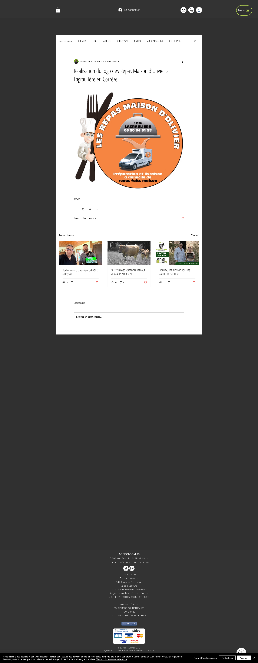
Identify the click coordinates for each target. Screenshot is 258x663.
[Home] (199, 10)
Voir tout (195, 235)
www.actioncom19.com (144, 650)
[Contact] (183, 10)
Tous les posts (65, 41)
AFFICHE (106, 41)
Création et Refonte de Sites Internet (129, 558)
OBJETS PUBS (122, 41)
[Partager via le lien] (97, 209)
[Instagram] (132, 568)
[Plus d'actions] (182, 61)
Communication (141, 562)
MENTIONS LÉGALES (129, 604)
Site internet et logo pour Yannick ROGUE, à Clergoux (80, 272)
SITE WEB (82, 41)
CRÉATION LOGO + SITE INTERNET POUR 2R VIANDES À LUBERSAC (128, 272)
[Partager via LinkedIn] (89, 209)
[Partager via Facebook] (75, 209)
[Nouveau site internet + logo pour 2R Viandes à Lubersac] (129, 253)
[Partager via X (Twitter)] (82, 209)
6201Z (146, 597)
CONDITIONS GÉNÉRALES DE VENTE (129, 615)
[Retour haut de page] (241, 652)
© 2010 (121, 648)
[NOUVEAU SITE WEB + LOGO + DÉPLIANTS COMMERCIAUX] (177, 253)
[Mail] (191, 10)
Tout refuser (227, 657)
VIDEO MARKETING (155, 41)
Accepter (244, 657)
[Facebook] (126, 568)
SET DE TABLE (175, 41)
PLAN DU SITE (129, 611)
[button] (58, 9)
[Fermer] (254, 658)
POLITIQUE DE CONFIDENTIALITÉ (129, 608)
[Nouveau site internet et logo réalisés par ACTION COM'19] (80, 253)
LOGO (94, 41)
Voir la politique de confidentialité (111, 659)
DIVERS (137, 41)
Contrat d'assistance (119, 562)
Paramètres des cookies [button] (205, 657)
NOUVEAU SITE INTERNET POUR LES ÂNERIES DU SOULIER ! (174, 272)
